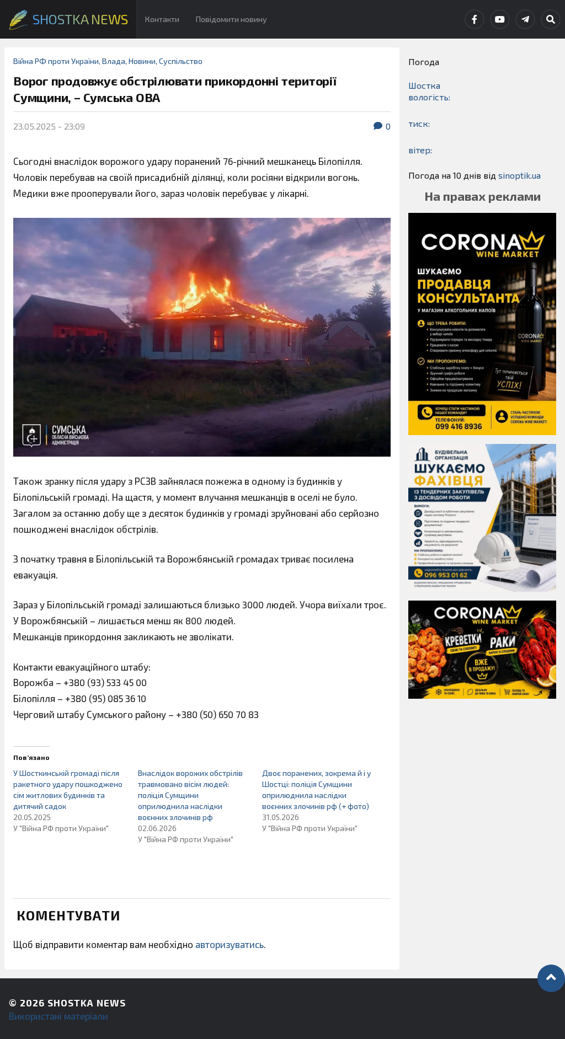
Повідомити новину (231, 19)
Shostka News (86, 1002)
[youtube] (500, 19)
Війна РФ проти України (56, 61)
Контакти (162, 19)
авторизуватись (229, 944)
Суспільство (180, 61)
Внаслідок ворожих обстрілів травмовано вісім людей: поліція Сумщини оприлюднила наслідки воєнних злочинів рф (190, 795)
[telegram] (525, 19)
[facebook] (474, 19)
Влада (113, 61)
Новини (142, 61)
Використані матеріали (58, 1015)
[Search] (551, 19)
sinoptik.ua (519, 175)
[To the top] (551, 978)
